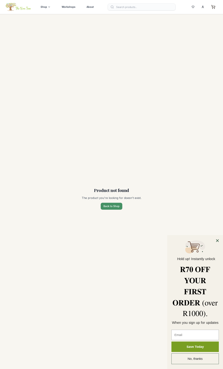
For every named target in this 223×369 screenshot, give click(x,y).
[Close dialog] (217, 240)
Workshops (68, 6)
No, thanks (195, 358)
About (90, 6)
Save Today (195, 346)
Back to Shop (111, 206)
